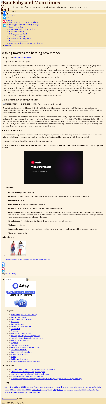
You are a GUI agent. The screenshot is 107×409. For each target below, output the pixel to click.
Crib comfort (15, 329)
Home (14, 15)
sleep (84, 390)
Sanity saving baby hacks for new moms (25, 347)
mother (28, 390)
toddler (29, 392)
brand (27, 387)
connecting (48, 387)
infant (95, 387)
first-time (82, 387)
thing (14, 274)
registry (71, 390)
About (7, 18)
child (43, 387)
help (87, 387)
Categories (9, 20)
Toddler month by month (19, 359)
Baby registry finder (17, 324)
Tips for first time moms (17, 36)
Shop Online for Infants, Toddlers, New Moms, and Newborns (33, 369)
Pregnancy (14, 343)
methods (13, 390)
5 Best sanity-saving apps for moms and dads (27, 376)
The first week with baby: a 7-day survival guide (28, 372)
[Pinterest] (53, 268)
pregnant (66, 390)
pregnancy (58, 389)
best (22, 387)
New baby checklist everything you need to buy (26, 43)
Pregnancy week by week (20, 345)
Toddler (13, 357)
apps (6, 387)
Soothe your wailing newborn (19, 27)
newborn (36, 389)
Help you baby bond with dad (19, 34)
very (34, 392)
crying (54, 387)
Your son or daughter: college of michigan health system (30, 374)
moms (19, 390)
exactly (71, 387)
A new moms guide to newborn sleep (22, 29)
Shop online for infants (19, 350)
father (76, 387)
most (23, 390)
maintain (7, 390)
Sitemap (8, 46)
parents (49, 390)
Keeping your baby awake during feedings (24, 25)
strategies (9, 392)
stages (97, 390)
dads (58, 387)
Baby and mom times (16, 32)
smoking (93, 390)
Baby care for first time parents (20, 39)
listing (99, 387)
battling (8, 274)
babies (11, 387)
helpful (91, 387)
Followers (14, 331)
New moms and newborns (18, 41)
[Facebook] (53, 263)
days (62, 387)
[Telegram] (53, 271)
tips (25, 392)
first (79, 387)
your (38, 392)
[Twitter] (53, 266)
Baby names (15, 322)
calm (41, 387)
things (19, 392)
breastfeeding (34, 387)
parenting (44, 390)
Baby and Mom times (36, 2)
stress (15, 392)
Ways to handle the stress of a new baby (23, 22)
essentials (66, 387)
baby (16, 386)
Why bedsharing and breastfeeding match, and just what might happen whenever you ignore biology (46, 379)
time (22, 392)
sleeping (89, 390)
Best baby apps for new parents (22, 326)
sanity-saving (77, 390)
